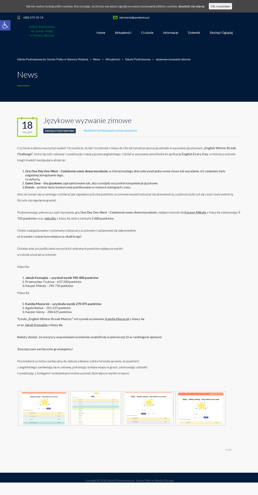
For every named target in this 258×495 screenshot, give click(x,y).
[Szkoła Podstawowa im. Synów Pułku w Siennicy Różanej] (42, 33)
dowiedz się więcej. (191, 6)
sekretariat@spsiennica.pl (134, 17)
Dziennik (194, 32)
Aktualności (123, 32)
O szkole (147, 32)
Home (101, 32)
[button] (5, 25)
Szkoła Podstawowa (59, 130)
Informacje (170, 32)
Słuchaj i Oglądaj (221, 32)
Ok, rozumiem (220, 6)
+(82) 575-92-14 (33, 17)
